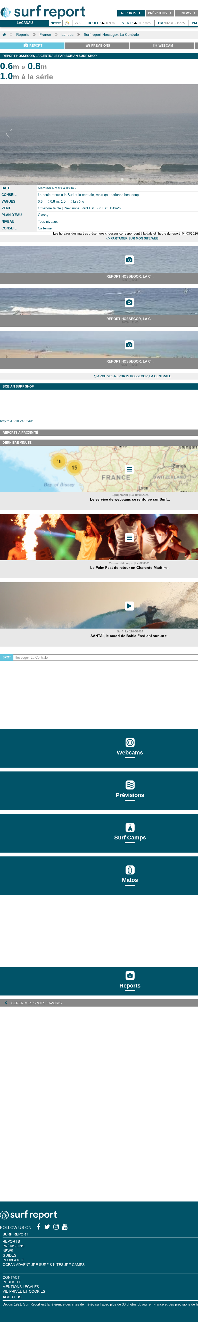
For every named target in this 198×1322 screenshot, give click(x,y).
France (45, 34)
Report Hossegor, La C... (130, 276)
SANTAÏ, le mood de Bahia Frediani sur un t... (130, 636)
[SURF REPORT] (28, 1218)
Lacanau (25, 23)
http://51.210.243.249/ (16, 421)
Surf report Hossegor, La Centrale (111, 34)
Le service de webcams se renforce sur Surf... (130, 499)
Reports (22, 34)
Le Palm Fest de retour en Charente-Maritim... (130, 567)
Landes (67, 34)
